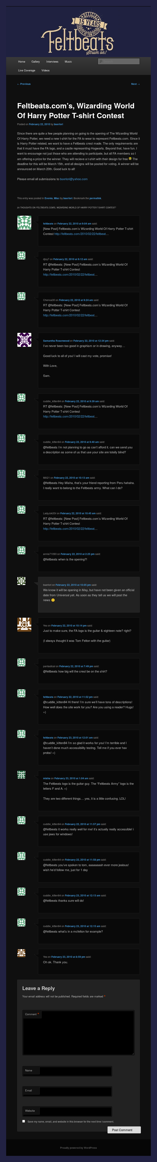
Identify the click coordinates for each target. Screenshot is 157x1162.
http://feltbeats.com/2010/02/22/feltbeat (80, 233)
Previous (24, 84)
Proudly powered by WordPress (78, 1148)
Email (28, 1090)
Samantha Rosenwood (56, 340)
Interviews (52, 61)
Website (30, 1111)
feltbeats (48, 223)
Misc (56, 198)
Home (21, 61)
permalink (95, 198)
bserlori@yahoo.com (74, 179)
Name (28, 1070)
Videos (45, 70)
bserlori (58, 124)
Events (49, 198)
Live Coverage (26, 70)
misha (46, 778)
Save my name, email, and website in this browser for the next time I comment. (71, 1121)
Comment (32, 1014)
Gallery (35, 61)
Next (135, 84)
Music (68, 61)
